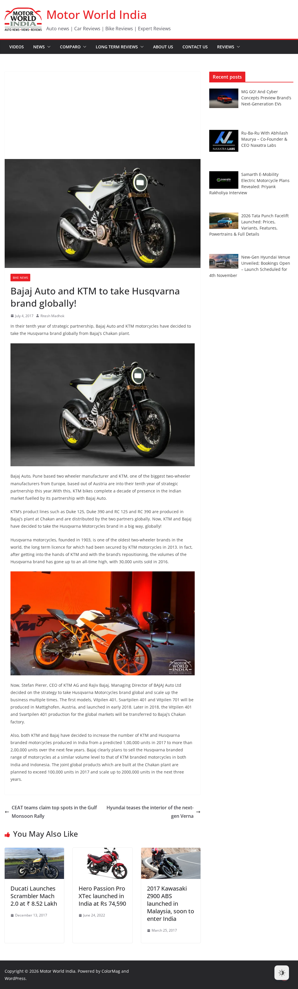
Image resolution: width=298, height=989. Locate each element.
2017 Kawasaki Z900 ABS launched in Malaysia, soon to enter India (170, 903)
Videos (16, 47)
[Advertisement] (103, 115)
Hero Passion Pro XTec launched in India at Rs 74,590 (102, 895)
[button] (48, 47)
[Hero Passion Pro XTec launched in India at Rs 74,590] (102, 852)
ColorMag (111, 971)
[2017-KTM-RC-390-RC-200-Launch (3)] (102, 575)
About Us (163, 47)
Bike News (20, 277)
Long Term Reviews (117, 47)
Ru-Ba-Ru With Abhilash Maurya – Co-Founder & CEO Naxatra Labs (264, 139)
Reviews (225, 47)
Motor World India (96, 14)
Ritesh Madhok (52, 315)
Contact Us (195, 47)
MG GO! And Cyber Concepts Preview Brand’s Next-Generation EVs (266, 98)
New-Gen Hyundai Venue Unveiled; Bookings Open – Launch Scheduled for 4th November (249, 266)
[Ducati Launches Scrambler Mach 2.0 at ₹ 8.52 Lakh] (34, 852)
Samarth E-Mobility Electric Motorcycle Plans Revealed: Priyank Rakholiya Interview (249, 183)
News (39, 47)
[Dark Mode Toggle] (281, 972)
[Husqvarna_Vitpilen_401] (102, 347)
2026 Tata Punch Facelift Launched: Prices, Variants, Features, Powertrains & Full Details (249, 225)
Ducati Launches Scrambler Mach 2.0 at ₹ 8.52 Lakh (33, 895)
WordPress (15, 978)
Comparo (70, 47)
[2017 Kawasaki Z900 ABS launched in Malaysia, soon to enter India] (171, 852)
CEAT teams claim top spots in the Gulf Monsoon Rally (54, 811)
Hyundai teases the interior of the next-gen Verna (150, 811)
